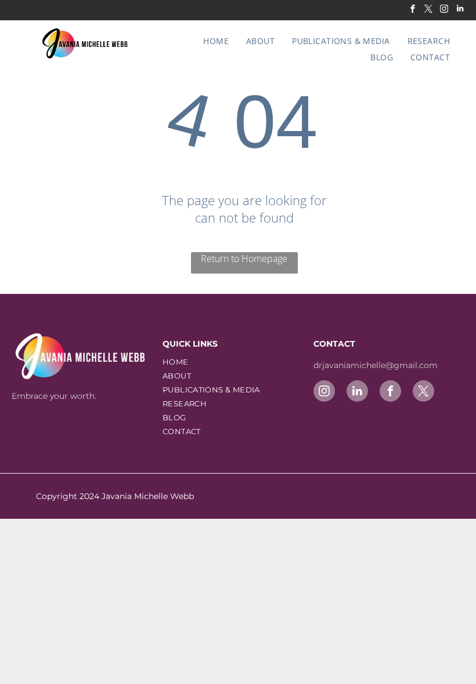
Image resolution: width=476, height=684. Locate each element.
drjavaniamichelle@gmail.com (376, 365)
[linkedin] (460, 10)
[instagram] (444, 10)
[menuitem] (215, 40)
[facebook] (413, 10)
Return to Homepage (244, 258)
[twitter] (428, 10)
